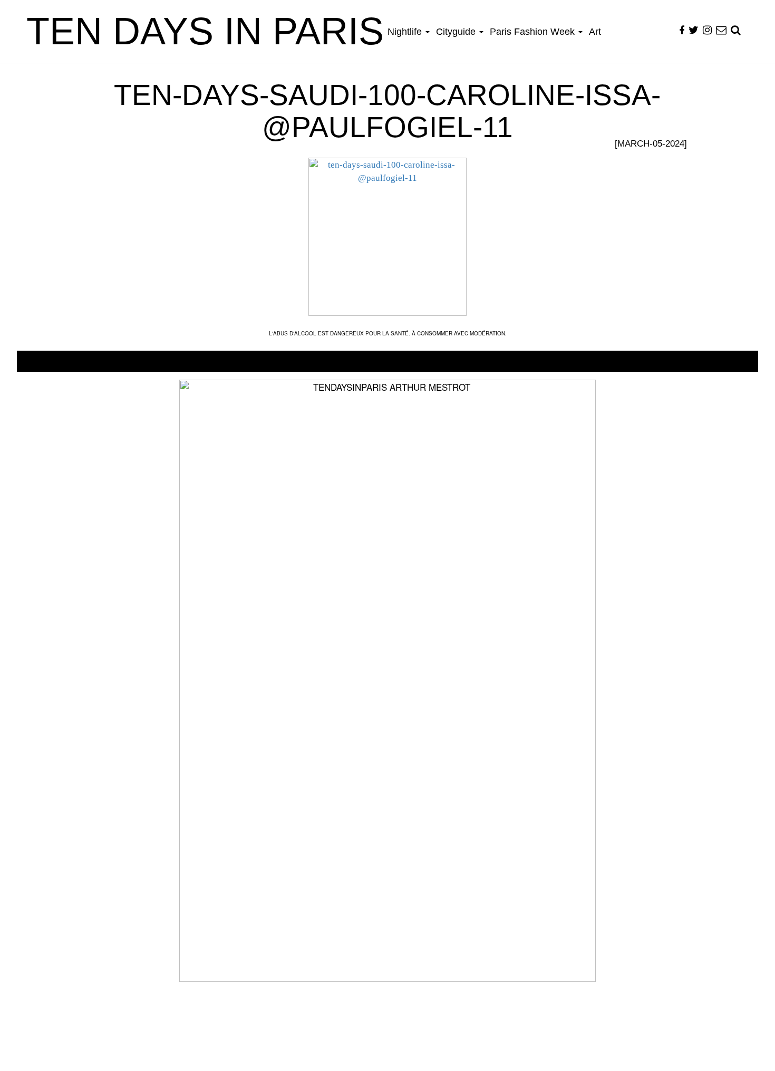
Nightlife (406, 31)
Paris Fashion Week (533, 31)
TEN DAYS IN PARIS (205, 31)
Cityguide (457, 31)
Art (595, 31)
